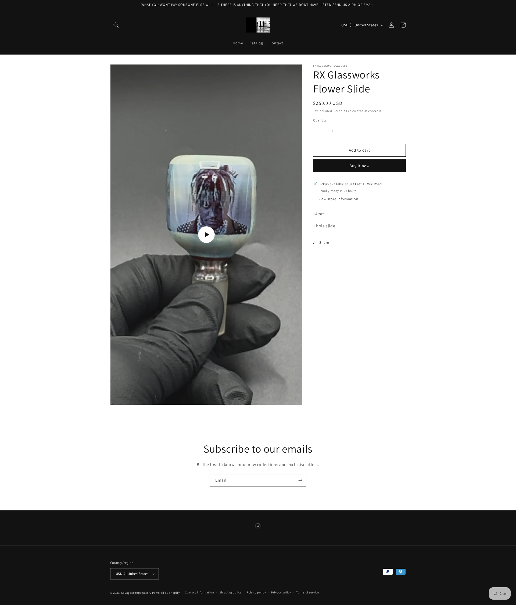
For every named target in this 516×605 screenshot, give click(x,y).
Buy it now (359, 165)
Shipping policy (230, 592)
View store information (338, 198)
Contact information (199, 592)
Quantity (320, 120)
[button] (116, 25)
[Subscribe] (300, 480)
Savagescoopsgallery (136, 593)
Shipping (340, 111)
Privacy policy (281, 592)
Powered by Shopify (166, 593)
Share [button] (324, 242)
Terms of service (307, 592)
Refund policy (256, 592)
